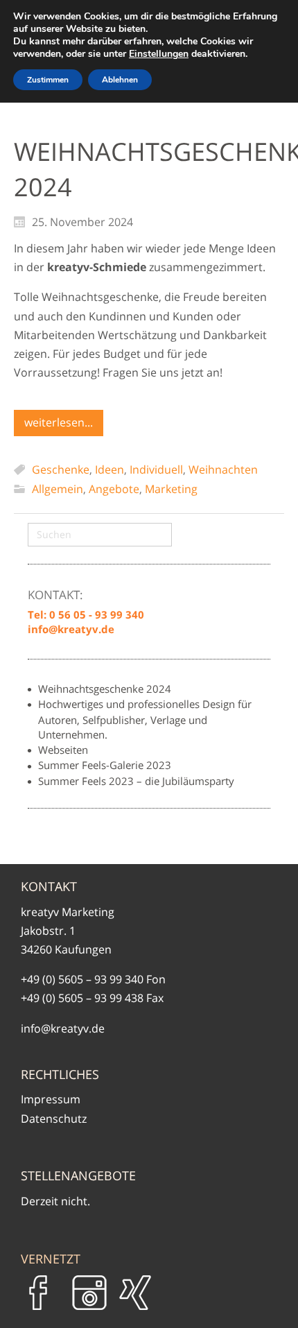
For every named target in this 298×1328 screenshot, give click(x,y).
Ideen (109, 469)
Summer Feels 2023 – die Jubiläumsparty (136, 781)
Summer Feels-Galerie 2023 (104, 765)
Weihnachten (223, 469)
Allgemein (57, 489)
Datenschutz (54, 1118)
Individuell (156, 469)
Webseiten (63, 750)
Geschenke (60, 469)
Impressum (50, 1099)
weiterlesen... (58, 422)
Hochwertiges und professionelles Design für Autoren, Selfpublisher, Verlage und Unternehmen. (145, 719)
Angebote (114, 489)
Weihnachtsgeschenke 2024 (104, 689)
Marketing (171, 489)
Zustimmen (48, 79)
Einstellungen (159, 54)
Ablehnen (120, 79)
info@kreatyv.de (63, 1028)
